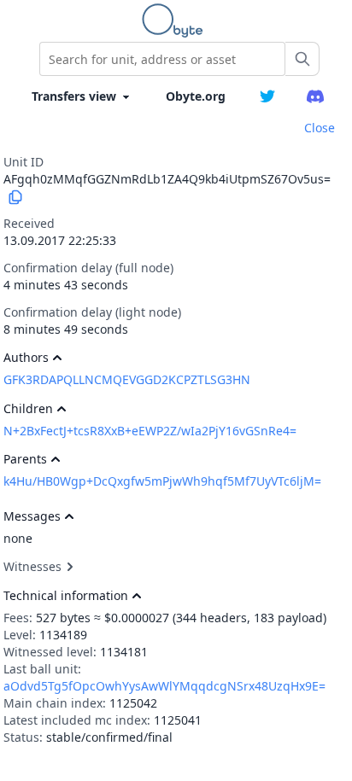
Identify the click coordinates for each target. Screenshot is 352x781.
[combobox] (162, 59)
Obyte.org (196, 96)
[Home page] (176, 20)
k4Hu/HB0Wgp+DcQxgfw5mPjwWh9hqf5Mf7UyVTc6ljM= (162, 481)
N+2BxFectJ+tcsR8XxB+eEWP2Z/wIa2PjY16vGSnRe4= (149, 431)
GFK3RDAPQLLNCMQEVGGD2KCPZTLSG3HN (126, 379)
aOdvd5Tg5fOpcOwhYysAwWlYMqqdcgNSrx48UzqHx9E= (164, 686)
